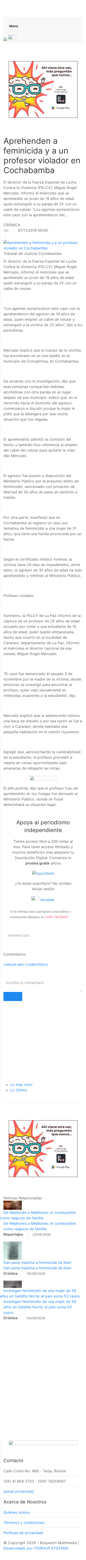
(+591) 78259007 (56, 917)
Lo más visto (21, 1084)
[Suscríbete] (43, 873)
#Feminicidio (19, 935)
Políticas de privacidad (23, 1532)
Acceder (47, 899)
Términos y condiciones (23, 1522)
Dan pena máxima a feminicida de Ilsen (37, 1262)
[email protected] (18, 1491)
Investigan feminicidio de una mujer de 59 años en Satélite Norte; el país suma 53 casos (39, 1307)
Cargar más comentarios (25, 964)
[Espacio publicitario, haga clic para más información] (43, 89)
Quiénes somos (16, 1512)
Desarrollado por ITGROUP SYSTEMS (35, 1548)
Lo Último (18, 1090)
